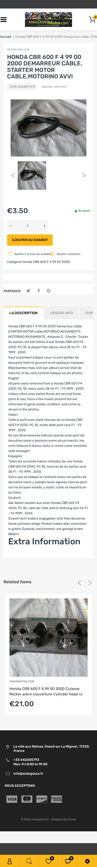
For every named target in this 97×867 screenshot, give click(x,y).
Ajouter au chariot (30, 240)
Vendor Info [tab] (61, 313)
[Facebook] (38, 291)
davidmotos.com (18, 49)
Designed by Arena (63, 819)
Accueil (5, 37)
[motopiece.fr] (48, 19)
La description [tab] (23, 313)
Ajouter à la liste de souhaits (31, 254)
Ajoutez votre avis (54, 86)
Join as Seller (18, 555)
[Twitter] (28, 291)
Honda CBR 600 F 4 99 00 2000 (46, 262)
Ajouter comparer (69, 254)
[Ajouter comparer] (84, 610)
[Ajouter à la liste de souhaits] (84, 601)
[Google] (49, 291)
